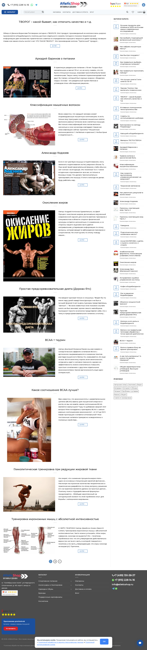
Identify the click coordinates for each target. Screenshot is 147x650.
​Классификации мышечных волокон (55, 104)
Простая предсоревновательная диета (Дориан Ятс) (55, 288)
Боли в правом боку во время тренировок (130, 348)
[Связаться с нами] (140, 643)
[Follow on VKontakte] (3, 5)
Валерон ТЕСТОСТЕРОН (130, 140)
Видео (139, 384)
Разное (116, 394)
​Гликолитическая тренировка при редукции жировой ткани (55, 469)
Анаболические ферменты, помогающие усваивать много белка (131, 254)
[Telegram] (36, 4)
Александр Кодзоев (55, 152)
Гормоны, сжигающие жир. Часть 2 (129, 209)
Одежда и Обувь (45, 589)
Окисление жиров (55, 202)
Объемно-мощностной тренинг (130, 303)
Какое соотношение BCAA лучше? (55, 390)
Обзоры (134, 388)
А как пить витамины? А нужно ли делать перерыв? (130, 358)
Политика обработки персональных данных (20, 645)
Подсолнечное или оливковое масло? (129, 233)
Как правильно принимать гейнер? (132, 72)
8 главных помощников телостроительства (131, 108)
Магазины (57, 12)
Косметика (43, 601)
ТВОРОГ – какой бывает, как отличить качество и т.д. (55, 21)
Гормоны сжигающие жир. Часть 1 (132, 218)
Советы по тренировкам (122, 398)
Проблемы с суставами (130, 391)
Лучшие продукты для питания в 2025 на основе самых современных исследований (131, 28)
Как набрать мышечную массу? (130, 48)
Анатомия (131, 384)
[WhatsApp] (31, 4)
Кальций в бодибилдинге (131, 133)
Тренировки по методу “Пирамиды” (130, 126)
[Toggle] (71, 581)
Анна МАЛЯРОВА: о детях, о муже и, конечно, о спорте (131, 243)
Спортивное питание (47, 581)
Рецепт (123, 394)
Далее (55, 46)
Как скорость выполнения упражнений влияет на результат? (130, 176)
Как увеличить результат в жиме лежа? (131, 194)
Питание (117, 391)
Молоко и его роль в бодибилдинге (129, 322)
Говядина (124, 225)
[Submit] (42, 12)
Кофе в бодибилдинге (130, 286)
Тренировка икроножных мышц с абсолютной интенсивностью (55, 519)
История (126, 388)
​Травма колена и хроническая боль (128, 157)
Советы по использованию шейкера (131, 117)
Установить (10, 628)
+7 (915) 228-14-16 (125, 579)
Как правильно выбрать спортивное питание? (130, 63)
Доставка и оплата (80, 12)
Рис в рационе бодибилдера (127, 294)
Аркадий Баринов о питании (55, 58)
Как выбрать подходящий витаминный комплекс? (131, 39)
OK (104, 641)
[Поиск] (127, 12)
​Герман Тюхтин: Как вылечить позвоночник (130, 89)
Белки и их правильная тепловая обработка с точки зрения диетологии (132, 332)
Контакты (66, 12)
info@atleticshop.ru (122, 584)
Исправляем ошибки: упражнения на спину (130, 279)
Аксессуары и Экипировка (50, 585)
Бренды (42, 593)
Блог (92, 12)
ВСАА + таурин (55, 340)
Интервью (117, 388)
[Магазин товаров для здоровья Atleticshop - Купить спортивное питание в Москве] (73, 5)
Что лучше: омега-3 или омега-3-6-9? (130, 80)
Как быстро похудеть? (129, 55)
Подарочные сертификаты (50, 597)
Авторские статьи (120, 384)
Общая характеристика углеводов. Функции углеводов (130, 369)
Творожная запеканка (130, 186)
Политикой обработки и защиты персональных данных (60, 642)
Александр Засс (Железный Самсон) (129, 270)
